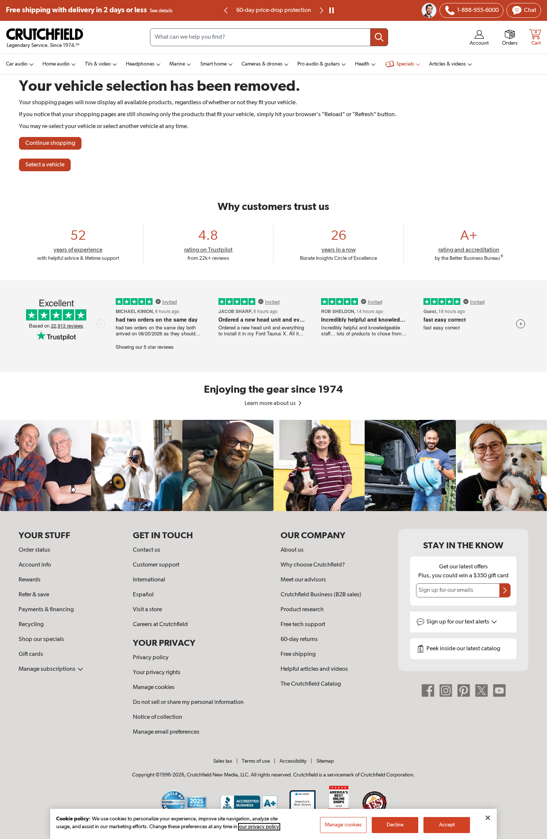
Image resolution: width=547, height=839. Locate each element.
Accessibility (293, 761)
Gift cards (31, 654)
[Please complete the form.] (505, 590)
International (149, 580)
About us (292, 550)
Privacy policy (151, 658)
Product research (302, 610)
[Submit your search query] (379, 37)
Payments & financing (46, 610)
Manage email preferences (166, 732)
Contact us (146, 550)
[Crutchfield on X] (481, 690)
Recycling (31, 625)
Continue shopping (50, 143)
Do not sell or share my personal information (188, 702)
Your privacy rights (156, 673)
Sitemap (325, 761)
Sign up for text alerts (458, 622)
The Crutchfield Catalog (311, 684)
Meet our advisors (303, 580)
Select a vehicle (44, 165)
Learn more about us (270, 403)
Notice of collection (157, 717)
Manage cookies (154, 687)
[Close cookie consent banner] (488, 818)
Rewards (30, 580)
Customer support (156, 565)
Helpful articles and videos (314, 669)
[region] (273, 465)
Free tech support (303, 625)
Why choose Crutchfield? (313, 565)
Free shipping (89, 10)
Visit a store (147, 610)
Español (143, 595)
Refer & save (34, 595)
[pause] (331, 10)
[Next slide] (321, 10)
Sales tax (222, 761)
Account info (35, 565)
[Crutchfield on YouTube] (499, 690)
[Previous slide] (226, 10)
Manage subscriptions (48, 669)
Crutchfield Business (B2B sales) (321, 595)
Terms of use (256, 761)
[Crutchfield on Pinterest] (463, 690)
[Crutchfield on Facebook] (427, 690)
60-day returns (280, 10)
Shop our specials (41, 639)
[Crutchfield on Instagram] (445, 690)
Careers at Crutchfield (160, 625)
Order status (34, 550)
